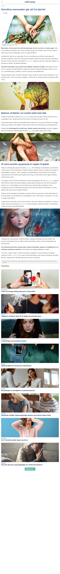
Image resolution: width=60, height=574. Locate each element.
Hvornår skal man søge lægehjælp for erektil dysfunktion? (22, 465)
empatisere (23, 204)
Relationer (4, 289)
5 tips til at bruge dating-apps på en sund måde (18, 291)
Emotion (28, 168)
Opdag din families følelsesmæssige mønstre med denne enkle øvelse (26, 415)
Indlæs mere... (30, 469)
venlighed (14, 255)
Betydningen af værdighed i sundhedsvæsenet (18, 390)
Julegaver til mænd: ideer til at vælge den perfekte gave (21, 316)
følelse (24, 116)
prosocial (50, 180)
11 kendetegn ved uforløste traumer (13, 341)
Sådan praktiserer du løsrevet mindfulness (16, 366)
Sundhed (3, 463)
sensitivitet (29, 61)
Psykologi (4, 339)
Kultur (3, 314)
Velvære (3, 5)
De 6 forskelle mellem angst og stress (14, 440)
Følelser (3, 413)
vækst (30, 130)
